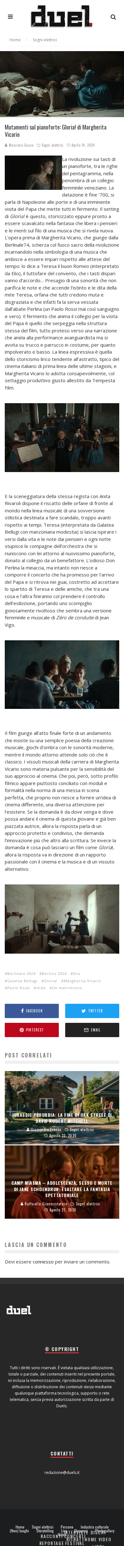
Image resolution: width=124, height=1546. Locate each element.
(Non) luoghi (19, 1531)
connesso (43, 1261)
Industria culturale (95, 1527)
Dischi (98, 1532)
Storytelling (45, 1531)
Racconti (52, 1536)
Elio (76, 973)
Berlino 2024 (54, 973)
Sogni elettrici (52, 145)
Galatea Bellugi (22, 980)
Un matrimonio (67, 987)
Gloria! (51, 980)
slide (41, 987)
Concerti (75, 1536)
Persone (67, 1527)
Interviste (76, 1532)
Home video (98, 1539)
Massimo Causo (21, 145)
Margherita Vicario (82, 980)
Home (20, 1527)
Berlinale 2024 (21, 973)
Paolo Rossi (18, 987)
